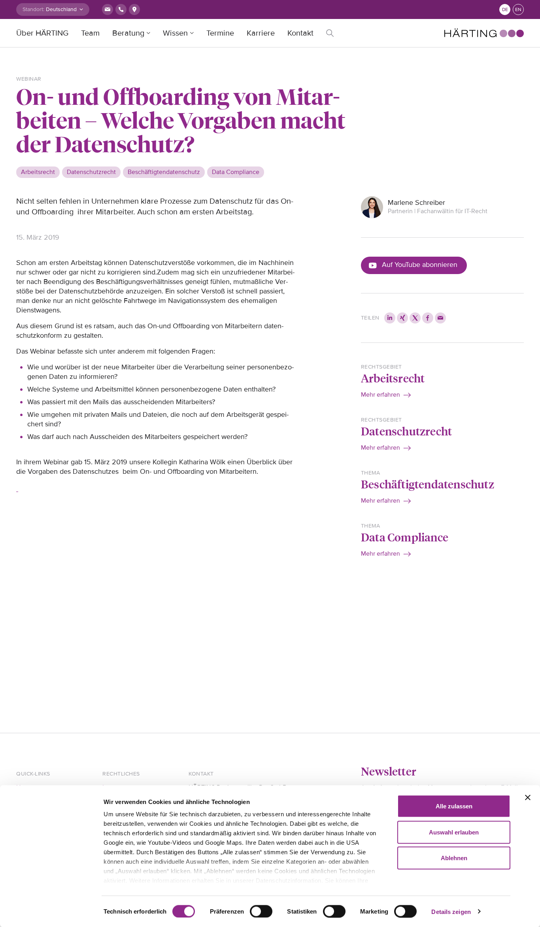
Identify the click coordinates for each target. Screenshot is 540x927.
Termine (220, 33)
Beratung (128, 33)
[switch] (261, 911)
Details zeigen (450, 911)
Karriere (261, 33)
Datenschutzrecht (406, 431)
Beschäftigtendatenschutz (427, 484)
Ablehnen (454, 858)
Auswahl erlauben (454, 832)
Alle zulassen (454, 806)
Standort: (33, 9)
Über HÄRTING (42, 33)
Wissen (175, 33)
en (518, 10)
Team (90, 33)
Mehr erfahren (380, 395)
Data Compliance (404, 537)
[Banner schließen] (528, 797)
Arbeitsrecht (393, 378)
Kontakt (300, 33)
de (505, 10)
